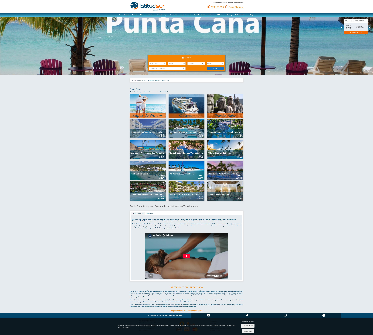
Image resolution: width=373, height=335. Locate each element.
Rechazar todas (248, 325)
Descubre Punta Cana (138, 213)
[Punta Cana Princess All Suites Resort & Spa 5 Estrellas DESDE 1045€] (148, 191)
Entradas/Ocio (240, 15)
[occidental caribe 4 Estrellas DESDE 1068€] (225, 191)
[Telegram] (323, 317)
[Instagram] (285, 317)
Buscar (215, 68)
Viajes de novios (185, 15)
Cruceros (173, 15)
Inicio (133, 80)
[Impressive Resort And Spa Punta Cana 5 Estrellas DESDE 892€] (148, 149)
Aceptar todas (248, 331)
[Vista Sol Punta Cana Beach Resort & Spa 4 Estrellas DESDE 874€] (225, 128)
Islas (142, 15)
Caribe (150, 15)
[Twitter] (247, 317)
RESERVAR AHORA (356, 32)
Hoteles (126, 15)
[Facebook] (208, 317)
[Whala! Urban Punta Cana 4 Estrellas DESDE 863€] (148, 128)
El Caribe (144, 80)
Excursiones (149, 213)
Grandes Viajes (199, 15)
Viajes (138, 80)
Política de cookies (124, 327)
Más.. (221, 15)
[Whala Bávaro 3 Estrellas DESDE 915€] (225, 149)
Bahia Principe (162, 15)
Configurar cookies (248, 321)
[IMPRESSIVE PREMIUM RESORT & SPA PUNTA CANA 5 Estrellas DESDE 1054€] (186, 191)
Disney (229, 15)
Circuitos (211, 15)
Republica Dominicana (154, 80)
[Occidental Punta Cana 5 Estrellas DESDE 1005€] (225, 170)
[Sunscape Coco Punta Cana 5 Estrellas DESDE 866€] (186, 128)
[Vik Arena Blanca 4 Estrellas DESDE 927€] (186, 170)
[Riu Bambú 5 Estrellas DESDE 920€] (148, 170)
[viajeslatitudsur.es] (148, 6)
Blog (251, 15)
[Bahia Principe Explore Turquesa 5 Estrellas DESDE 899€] (186, 149)
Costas (134, 15)
